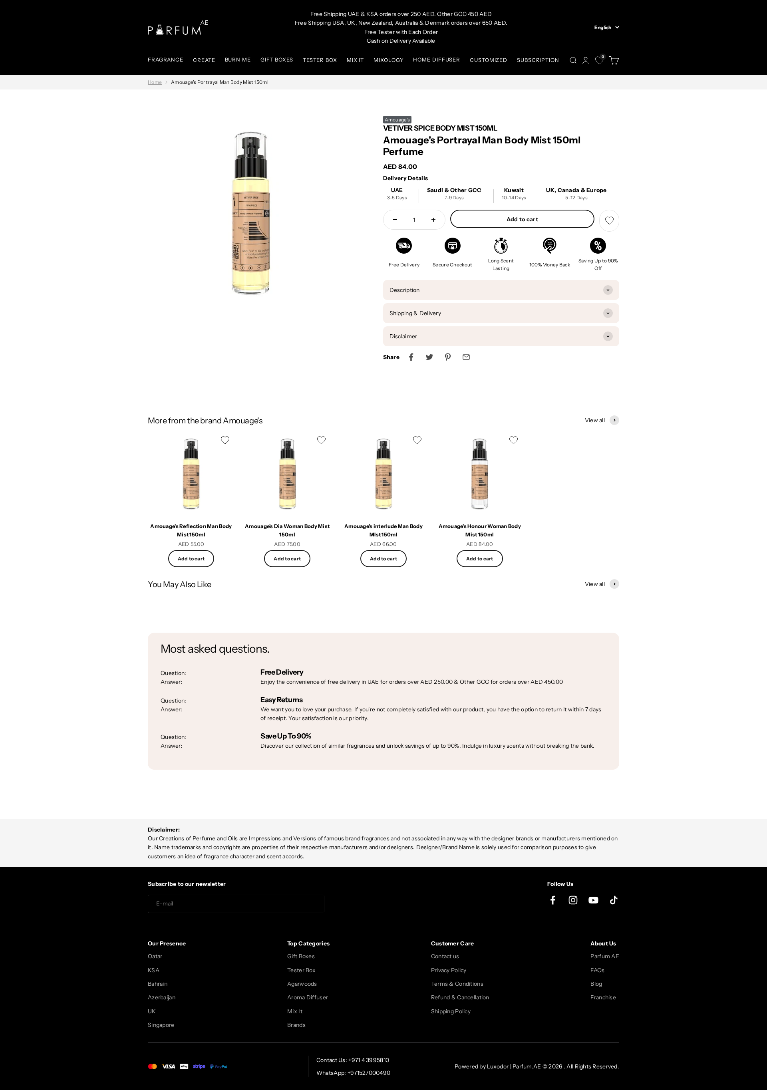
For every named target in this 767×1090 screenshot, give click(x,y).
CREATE (204, 60)
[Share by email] (466, 357)
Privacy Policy (449, 970)
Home (155, 82)
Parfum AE (604, 956)
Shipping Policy (451, 1011)
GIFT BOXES (276, 59)
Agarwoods (302, 983)
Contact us (445, 956)
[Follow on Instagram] (573, 900)
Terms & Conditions (457, 983)
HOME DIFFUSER (436, 59)
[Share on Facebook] (411, 357)
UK (152, 1011)
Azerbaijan (161, 997)
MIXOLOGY (388, 60)
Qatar (155, 956)
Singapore (161, 1024)
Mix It (294, 1011)
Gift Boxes (301, 956)
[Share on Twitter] (429, 357)
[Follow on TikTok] (613, 900)
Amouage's (397, 120)
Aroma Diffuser (307, 997)
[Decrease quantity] (395, 219)
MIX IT (355, 60)
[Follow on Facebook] (552, 900)
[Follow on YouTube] (593, 900)
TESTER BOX (320, 60)
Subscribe (353, 903)
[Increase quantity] (433, 219)
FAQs (597, 970)
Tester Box (301, 970)
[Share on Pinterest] (448, 357)
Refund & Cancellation (460, 997)
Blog (596, 983)
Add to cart (522, 219)
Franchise (603, 997)
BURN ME (238, 59)
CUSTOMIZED (488, 60)
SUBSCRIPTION (538, 60)
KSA (153, 970)
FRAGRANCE (165, 59)
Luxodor (498, 1066)
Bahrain (157, 983)
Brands (296, 1024)
